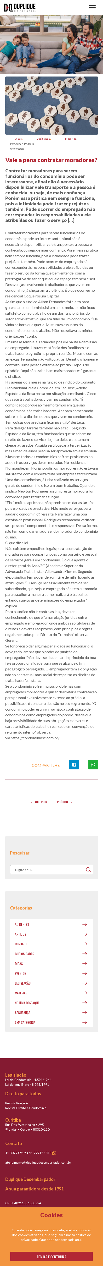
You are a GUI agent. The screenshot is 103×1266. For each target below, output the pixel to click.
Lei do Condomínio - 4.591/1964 (28, 1080)
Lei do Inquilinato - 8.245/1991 (27, 1084)
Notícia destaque (27, 1002)
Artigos (20, 934)
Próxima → (65, 801)
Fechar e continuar (51, 1256)
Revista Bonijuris (16, 1103)
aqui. (78, 1240)
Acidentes (22, 924)
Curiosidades (24, 953)
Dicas (18, 138)
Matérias (70, 138)
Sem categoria (25, 1022)
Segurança (22, 1012)
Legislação (43, 138)
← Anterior (38, 801)
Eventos (20, 973)
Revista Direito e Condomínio (25, 1108)
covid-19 (21, 943)
